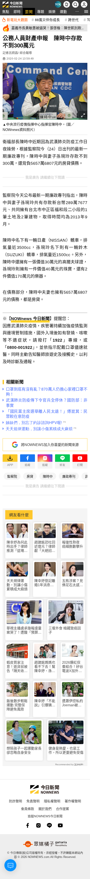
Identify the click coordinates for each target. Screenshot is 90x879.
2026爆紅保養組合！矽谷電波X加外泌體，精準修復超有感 (72, 667)
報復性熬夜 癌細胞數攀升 (72, 544)
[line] (49, 825)
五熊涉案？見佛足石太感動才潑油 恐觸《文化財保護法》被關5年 (72, 583)
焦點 (5, 11)
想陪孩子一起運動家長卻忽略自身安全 (24, 750)
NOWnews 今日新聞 (30, 318)
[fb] (27, 825)
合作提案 (62, 808)
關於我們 (45, 808)
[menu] (86, 11)
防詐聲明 (15, 801)
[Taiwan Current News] (58, 4)
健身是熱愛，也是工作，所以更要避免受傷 (65, 750)
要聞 (29, 11)
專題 (40, 11)
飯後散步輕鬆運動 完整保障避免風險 (17, 705)
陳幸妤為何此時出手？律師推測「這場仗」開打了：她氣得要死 (17, 546)
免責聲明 (33, 801)
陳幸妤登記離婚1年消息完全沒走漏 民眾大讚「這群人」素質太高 (44, 583)
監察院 (12, 476)
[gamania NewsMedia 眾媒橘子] (45, 844)
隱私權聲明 (52, 801)
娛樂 (51, 11)
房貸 (30, 476)
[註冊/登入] (84, 4)
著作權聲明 (73, 801)
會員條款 (27, 808)
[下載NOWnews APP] (66, 4)
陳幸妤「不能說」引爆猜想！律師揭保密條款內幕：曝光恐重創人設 (44, 703)
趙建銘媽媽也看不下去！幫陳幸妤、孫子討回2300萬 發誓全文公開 (45, 667)
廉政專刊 (68, 476)
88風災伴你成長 (47, 19)
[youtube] (60, 825)
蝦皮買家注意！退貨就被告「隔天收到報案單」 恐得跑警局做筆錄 (17, 667)
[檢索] (75, 4)
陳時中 (48, 476)
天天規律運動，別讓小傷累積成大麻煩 (17, 585)
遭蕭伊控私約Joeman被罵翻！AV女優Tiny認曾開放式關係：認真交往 (72, 703)
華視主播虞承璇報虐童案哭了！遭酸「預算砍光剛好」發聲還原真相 (24, 630)
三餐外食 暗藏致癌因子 (64, 630)
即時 (17, 11)
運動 (63, 11)
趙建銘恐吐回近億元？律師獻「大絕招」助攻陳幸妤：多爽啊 (44, 546)
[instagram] (38, 825)
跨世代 (73, 19)
